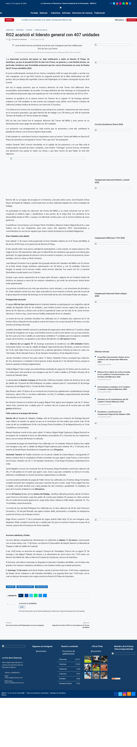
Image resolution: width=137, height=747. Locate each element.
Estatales (69, 679)
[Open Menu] (1, 13)
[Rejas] (96, 659)
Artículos (66, 13)
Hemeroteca (132, 20)
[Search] (136, 13)
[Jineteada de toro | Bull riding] (104, 675)
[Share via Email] (45, 595)
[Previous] (17, 20)
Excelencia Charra (69, 683)
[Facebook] (111, 3)
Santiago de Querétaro (25, 586)
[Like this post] (21, 595)
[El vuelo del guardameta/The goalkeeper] (88, 659)
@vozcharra (41, 651)
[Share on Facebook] (26, 595)
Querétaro (10, 586)
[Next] (19, 20)
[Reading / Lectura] (88, 667)
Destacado (69, 659)
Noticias (43, 13)
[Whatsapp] (124, 3)
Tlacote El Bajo (41, 586)
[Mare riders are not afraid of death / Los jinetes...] (88, 675)
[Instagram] (117, 3)
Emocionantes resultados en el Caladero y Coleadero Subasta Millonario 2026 (114, 388)
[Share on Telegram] (40, 595)
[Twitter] (114, 3)
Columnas (69, 674)
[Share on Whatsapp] (36, 595)
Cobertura (55, 13)
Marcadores (119, 20)
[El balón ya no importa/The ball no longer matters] (96, 667)
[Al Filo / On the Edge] (104, 659)
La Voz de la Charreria (28, 603)
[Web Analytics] (116, 679)
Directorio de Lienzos (82, 13)
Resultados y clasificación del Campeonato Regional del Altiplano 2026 (114, 413)
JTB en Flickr (97, 646)
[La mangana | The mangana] (104, 667)
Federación (99, 13)
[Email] (130, 3)
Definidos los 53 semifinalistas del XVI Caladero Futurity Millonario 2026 (113, 400)
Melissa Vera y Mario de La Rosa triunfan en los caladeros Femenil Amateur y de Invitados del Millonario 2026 (114, 374)
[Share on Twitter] (31, 595)
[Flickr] (120, 3)
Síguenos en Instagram (42, 646)
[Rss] (127, 3)
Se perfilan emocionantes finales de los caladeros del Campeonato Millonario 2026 (47, 20)
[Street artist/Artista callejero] (96, 675)
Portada (34, 13)
